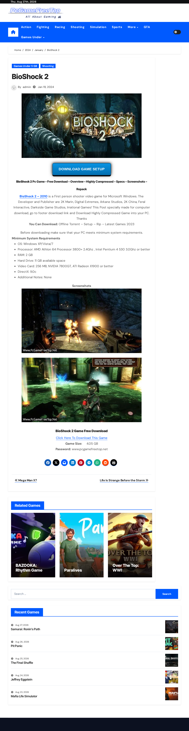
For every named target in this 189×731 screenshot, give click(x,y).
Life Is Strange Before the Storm (122, 480)
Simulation (98, 27)
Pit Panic (17, 646)
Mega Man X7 (27, 480)
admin (27, 87)
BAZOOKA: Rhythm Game (29, 568)
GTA (147, 27)
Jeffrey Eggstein (21, 679)
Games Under (32, 37)
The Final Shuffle (22, 662)
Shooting (78, 27)
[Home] (13, 32)
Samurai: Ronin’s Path (25, 629)
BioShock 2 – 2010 (33, 196)
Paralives (73, 570)
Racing (60, 27)
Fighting (43, 27)
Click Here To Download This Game (81, 438)
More (132, 27)
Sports (117, 27)
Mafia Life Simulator (24, 696)
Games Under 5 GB (25, 66)
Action (26, 27)
